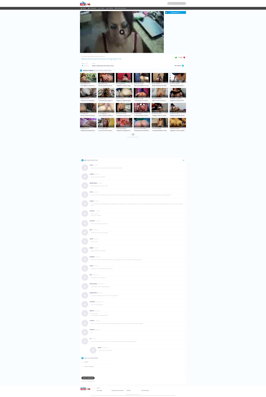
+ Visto (102, 8)
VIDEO (175, 12)
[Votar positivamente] (176, 57)
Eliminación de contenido (118, 390)
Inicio (84, 8)
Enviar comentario (88, 378)
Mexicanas (100, 65)
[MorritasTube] (85, 3)
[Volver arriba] (263, 394)
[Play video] (122, 32)
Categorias (93, 8)
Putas (112, 65)
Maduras (85, 56)
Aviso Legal (99, 390)
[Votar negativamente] (184, 57)
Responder (182, 165)
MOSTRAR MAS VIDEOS (133, 137)
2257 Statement (145, 390)
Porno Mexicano (121, 8)
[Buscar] (184, 3)
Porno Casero (106, 65)
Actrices (110, 8)
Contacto (128, 390)
